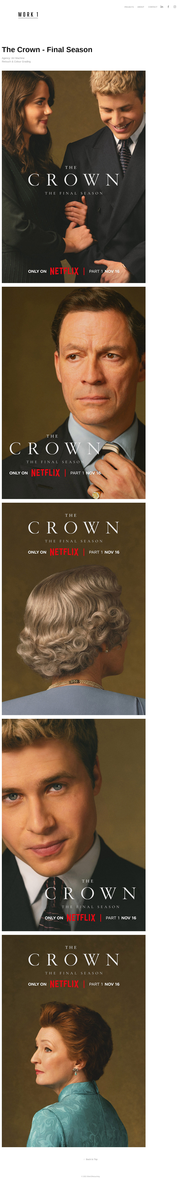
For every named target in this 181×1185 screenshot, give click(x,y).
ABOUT (140, 7)
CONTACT (152, 7)
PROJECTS (129, 7)
